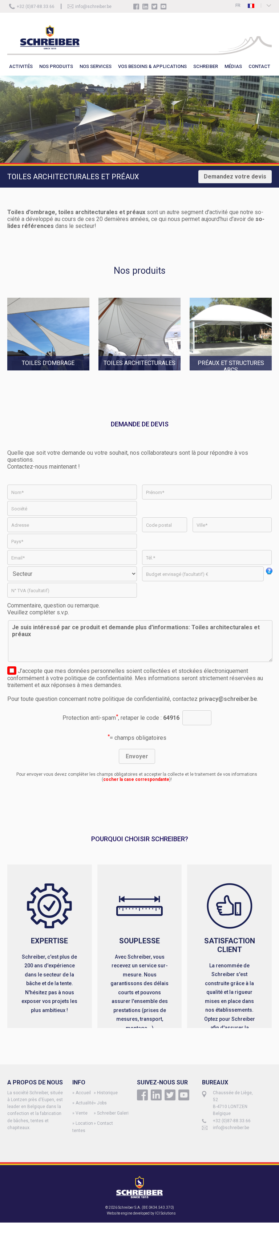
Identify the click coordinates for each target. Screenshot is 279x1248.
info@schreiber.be (93, 6)
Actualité (85, 1102)
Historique (107, 1092)
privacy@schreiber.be (228, 698)
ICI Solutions (165, 1213)
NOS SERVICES (96, 66)
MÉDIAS (233, 66)
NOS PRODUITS (56, 66)
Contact (105, 1123)
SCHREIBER (205, 66)
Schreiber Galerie (114, 1113)
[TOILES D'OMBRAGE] (52, 373)
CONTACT (259, 66)
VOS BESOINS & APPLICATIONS (152, 66)
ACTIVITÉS (21, 66)
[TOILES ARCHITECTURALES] (144, 373)
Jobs (102, 1102)
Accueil (83, 1092)
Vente (82, 1113)
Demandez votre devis (235, 176)
